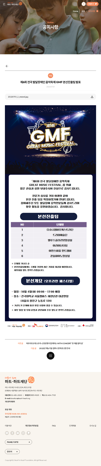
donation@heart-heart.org (20, 398)
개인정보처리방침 (31, 425)
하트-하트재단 (14, 4)
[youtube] (18, 433)
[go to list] (50, 356)
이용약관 (8, 425)
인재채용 (72, 425)
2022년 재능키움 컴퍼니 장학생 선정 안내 (54, 348)
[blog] (7, 433)
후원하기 (91, 4)
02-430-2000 (16, 395)
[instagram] (23, 433)
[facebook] (12, 433)
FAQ (54, 425)
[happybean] (29, 433)
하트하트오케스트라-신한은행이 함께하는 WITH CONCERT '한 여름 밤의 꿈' (54, 343)
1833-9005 (35, 395)
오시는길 (93, 425)
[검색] (84, 4)
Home (75, 11)
